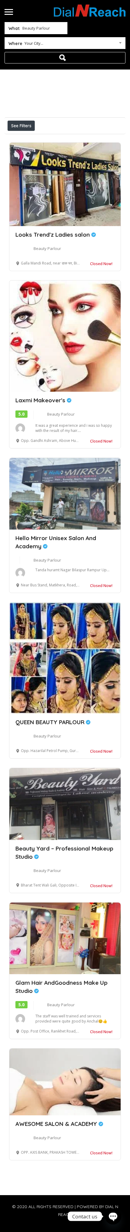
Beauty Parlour (47, 248)
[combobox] (65, 44)
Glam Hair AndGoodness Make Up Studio (61, 986)
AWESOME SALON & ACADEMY (57, 1123)
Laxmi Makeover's (41, 400)
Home (46, 83)
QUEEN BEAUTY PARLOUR (50, 722)
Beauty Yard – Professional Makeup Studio (64, 852)
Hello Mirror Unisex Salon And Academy (55, 542)
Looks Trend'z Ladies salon (53, 234)
